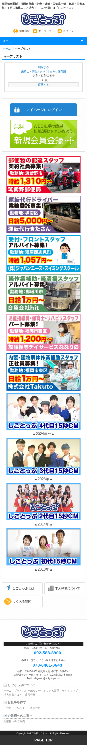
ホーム (7, 48)
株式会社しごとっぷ (39, 733)
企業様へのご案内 (14, 721)
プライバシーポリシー (27, 690)
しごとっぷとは (23, 588)
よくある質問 (21, 601)
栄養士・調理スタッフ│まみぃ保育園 (43, 71)
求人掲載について (67, 588)
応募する (43, 84)
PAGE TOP (43, 740)
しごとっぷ (43, 19)
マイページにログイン (44, 110)
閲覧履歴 (24, 31)
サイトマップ (70, 690)
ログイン (68, 31)
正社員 (8, 707)
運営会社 (30, 694)
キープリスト (46, 31)
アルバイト (20, 707)
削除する (43, 67)
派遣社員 (35, 707)
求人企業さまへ (13, 694)
